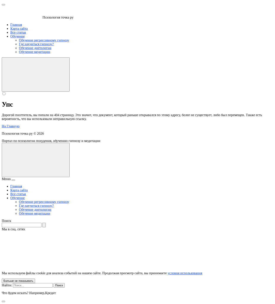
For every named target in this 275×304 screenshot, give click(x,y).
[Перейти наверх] (36, 160)
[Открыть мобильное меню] (3, 4)
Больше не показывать (18, 280)
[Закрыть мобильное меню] (13, 180)
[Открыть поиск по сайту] (36, 74)
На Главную (11, 126)
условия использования (185, 273)
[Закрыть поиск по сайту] (3, 301)
